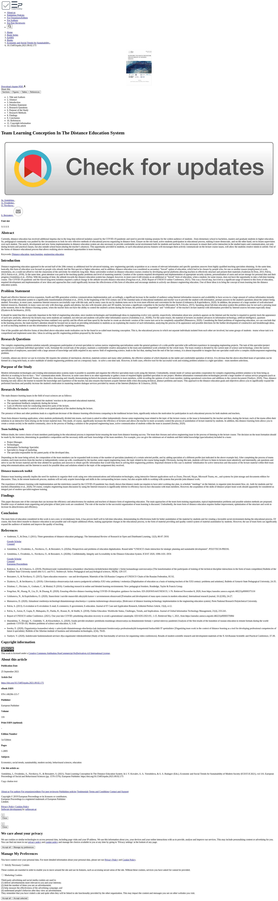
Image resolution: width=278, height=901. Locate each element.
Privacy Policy (7, 806)
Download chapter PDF (12, 86)
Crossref (11, 544)
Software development (11, 809)
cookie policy (52, 842)
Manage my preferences (24, 847)
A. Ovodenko (7, 203)
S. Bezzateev (7, 215)
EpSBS (10, 37)
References (35, 92)
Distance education (20, 254)
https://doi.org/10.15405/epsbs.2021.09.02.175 (22, 683)
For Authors (12, 20)
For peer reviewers (50, 791)
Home (10, 32)
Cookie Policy (128, 860)
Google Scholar (14, 541)
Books (10, 40)
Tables (24, 92)
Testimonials (82, 791)
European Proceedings (17, 564)
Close (4, 818)
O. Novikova (7, 205)
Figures (16, 92)
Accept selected (20, 898)
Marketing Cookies (13, 875)
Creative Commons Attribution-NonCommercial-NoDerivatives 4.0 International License (69, 653)
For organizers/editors (31, 791)
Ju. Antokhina (7, 200)
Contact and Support (119, 791)
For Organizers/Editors (17, 18)
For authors (15, 791)
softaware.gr (30, 809)
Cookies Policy (22, 806)
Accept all (6, 847)
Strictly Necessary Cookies (17, 865)
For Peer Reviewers (16, 23)
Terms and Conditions (99, 791)
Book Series (12, 35)
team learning (36, 254)
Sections (6, 92)
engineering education (54, 254)
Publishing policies (67, 791)
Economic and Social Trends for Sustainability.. (28, 43)
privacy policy (34, 842)
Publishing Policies (15, 15)
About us (11, 12)
